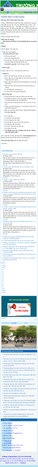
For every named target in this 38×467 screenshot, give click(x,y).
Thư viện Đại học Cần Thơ (10, 428)
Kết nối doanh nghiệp (8, 438)
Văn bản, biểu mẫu (8, 430)
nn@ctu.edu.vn (10, 450)
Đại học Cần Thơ (7, 423)
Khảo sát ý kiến (7, 435)
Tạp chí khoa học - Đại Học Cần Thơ (13, 425)
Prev (4, 267)
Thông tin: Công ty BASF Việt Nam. (13, 154)
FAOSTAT (4, 445)
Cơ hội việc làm (7, 440)
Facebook (17, 450)
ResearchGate (12, 445)
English (16, 13)
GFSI (17, 445)
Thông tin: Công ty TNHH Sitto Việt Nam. (14, 179)
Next (4, 290)
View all (3, 262)
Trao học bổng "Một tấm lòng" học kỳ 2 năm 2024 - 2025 (18, 240)
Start (4, 265)
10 (3, 288)
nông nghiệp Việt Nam (14, 447)
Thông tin (5, 447)
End (4, 292)
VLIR (21, 445)
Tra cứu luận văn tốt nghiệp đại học (12, 433)
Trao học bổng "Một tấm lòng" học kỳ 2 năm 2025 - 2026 (18, 167)
